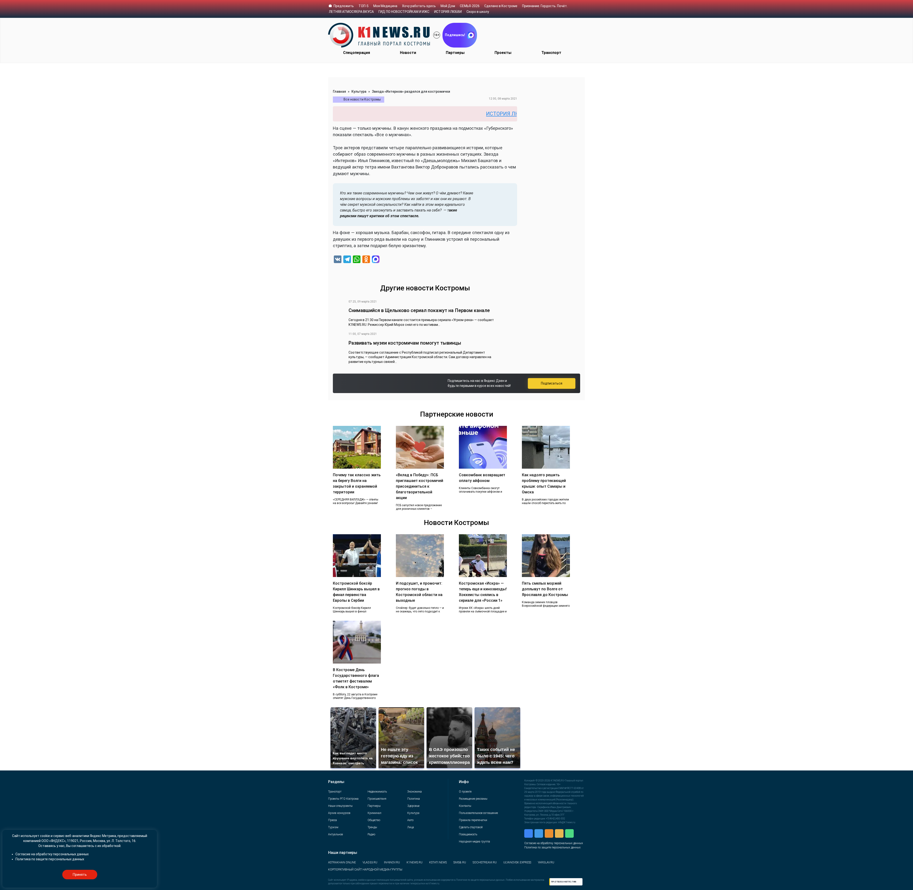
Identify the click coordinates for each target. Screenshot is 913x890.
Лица (410, 827)
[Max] (375, 259)
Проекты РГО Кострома (343, 798)
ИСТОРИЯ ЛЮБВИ (448, 12)
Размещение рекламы (473, 798)
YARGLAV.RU (546, 862)
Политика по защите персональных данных (552, 847)
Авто (410, 820)
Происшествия (377, 798)
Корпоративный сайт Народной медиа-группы (365, 869)
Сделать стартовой (471, 827)
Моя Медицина (385, 6)
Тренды (372, 827)
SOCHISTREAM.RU (485, 862)
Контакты (465, 806)
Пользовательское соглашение (478, 813)
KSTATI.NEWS (438, 862)
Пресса (332, 820)
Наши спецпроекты (340, 806)
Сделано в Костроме (500, 6)
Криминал (374, 813)
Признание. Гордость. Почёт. (545, 6)
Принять (80, 874)
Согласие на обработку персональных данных (553, 843)
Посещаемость (468, 834)
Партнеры (455, 52)
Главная (339, 91)
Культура (358, 91)
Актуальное (335, 834)
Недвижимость (377, 791)
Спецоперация (356, 52)
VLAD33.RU (370, 862)
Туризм (333, 827)
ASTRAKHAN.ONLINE (342, 862)
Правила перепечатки (473, 820)
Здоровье (413, 806)
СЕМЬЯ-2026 (470, 6)
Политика (413, 798)
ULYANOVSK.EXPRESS (517, 862)
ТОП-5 (364, 6)
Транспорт (551, 52)
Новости (408, 52)
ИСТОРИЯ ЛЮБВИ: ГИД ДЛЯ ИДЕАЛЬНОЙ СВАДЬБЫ (508, 114)
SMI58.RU (459, 862)
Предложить (344, 6)
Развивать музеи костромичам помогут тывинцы (405, 343)
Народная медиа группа (474, 841)
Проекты (503, 52)
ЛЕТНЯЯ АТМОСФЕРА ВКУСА (351, 12)
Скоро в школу (477, 12)
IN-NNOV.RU (392, 862)
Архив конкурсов (339, 813)
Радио (371, 834)
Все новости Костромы (362, 99)
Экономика (414, 791)
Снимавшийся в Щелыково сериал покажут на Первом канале (419, 310)
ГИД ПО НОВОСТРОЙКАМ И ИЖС (404, 12)
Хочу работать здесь (419, 6)
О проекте (465, 791)
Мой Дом (448, 6)
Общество (374, 820)
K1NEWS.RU (415, 862)
